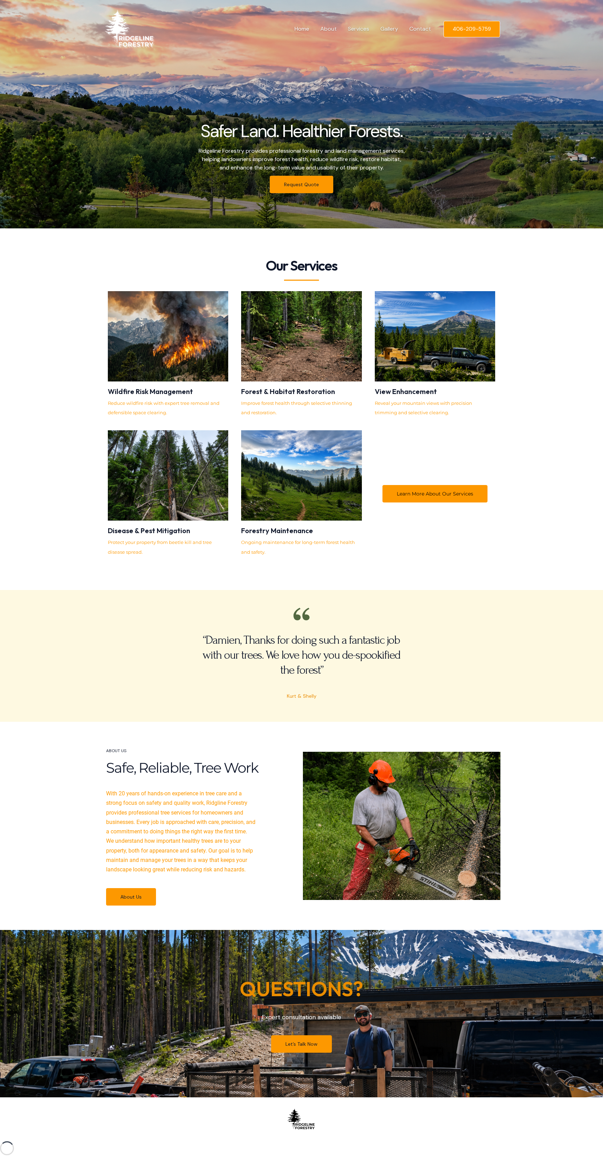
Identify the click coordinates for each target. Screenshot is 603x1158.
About (328, 28)
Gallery (389, 28)
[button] (472, 29)
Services (358, 28)
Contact (420, 28)
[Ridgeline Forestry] (131, 28)
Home (302, 28)
